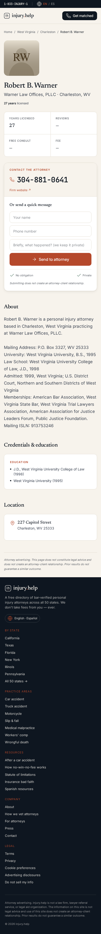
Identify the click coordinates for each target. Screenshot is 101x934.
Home (8, 32)
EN (45, 4)
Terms (9, 854)
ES (53, 4)
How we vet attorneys (21, 814)
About (9, 807)
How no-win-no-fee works (25, 767)
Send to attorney (54, 259)
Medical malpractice (20, 728)
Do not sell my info (19, 882)
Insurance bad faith (19, 782)
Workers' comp (16, 735)
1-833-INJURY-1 (16, 4)
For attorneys (15, 821)
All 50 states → (16, 681)
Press (9, 828)
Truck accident (16, 706)
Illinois (9, 667)
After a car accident (20, 760)
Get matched (83, 16)
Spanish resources (19, 789)
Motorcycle (13, 714)
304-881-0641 (42, 180)
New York (12, 660)
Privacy (10, 861)
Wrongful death (17, 742)
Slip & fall (12, 721)
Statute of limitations (20, 775)
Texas (9, 645)
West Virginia (26, 32)
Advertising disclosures (22, 875)
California (12, 638)
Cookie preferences (20, 868)
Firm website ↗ (20, 190)
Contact (11, 836)
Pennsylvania (15, 674)
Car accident (14, 699)
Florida (10, 652)
